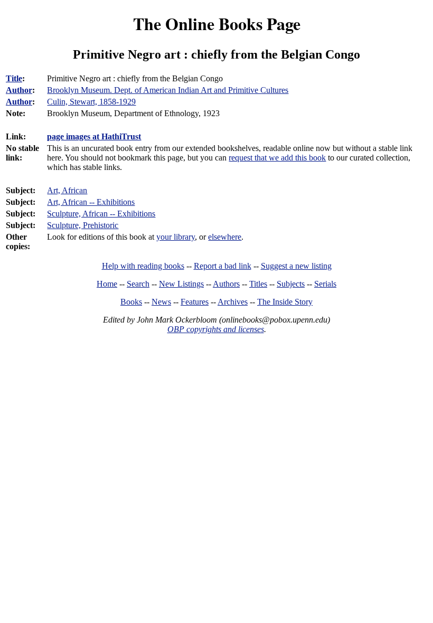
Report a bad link (222, 265)
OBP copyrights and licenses (215, 329)
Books (131, 301)
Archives (233, 301)
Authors (226, 283)
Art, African (67, 190)
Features (195, 301)
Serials (325, 283)
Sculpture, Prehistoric (82, 225)
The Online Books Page (216, 23)
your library (175, 236)
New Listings (181, 283)
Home (107, 283)
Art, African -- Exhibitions (91, 201)
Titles (258, 283)
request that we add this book (277, 157)
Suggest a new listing (296, 265)
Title (14, 78)
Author (19, 90)
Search (138, 283)
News (161, 301)
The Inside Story (285, 301)
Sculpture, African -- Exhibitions (101, 213)
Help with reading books (143, 265)
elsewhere (224, 236)
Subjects (291, 283)
